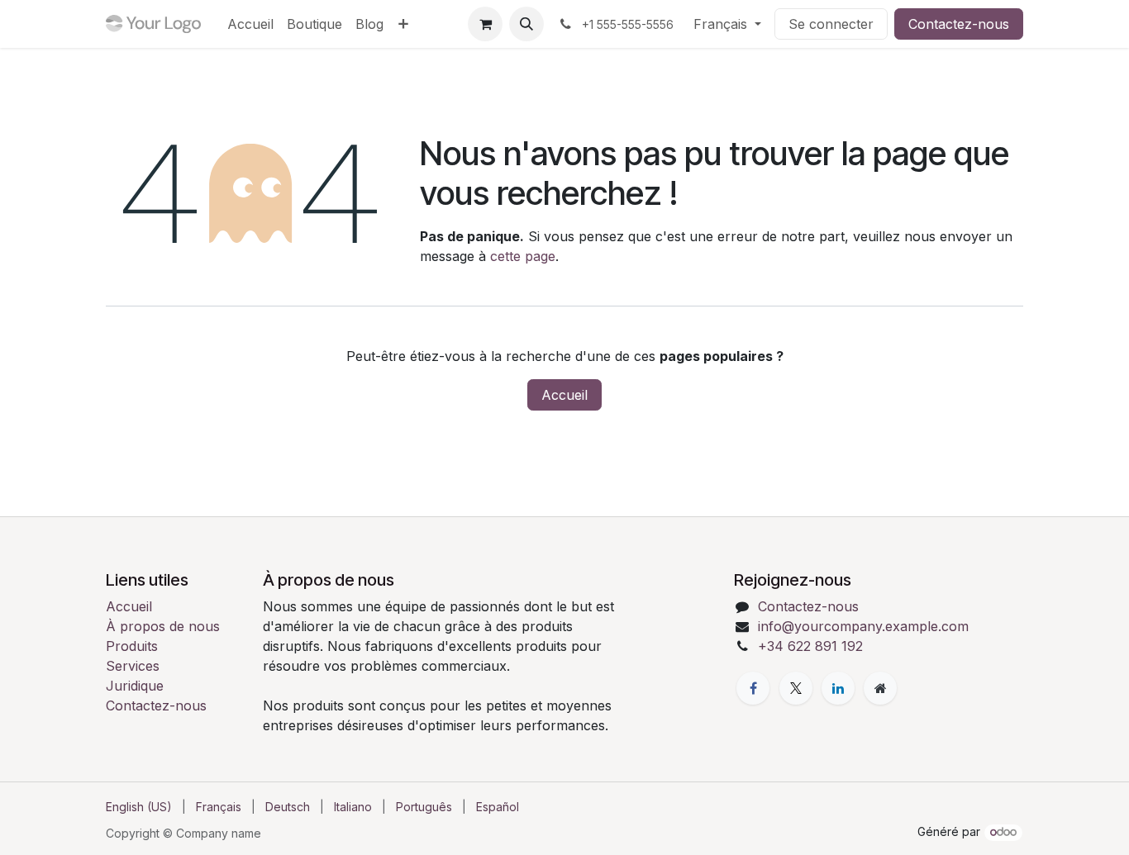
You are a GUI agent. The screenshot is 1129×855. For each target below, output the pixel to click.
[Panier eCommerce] (485, 24)
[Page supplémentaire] (880, 688)
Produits (132, 646)
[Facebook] (752, 688)
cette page (522, 256)
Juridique (135, 685)
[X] (795, 688)
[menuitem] (250, 23)
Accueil (564, 395)
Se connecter (831, 24)
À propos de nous (163, 626)
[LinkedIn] (838, 688)
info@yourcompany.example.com (863, 626)
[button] (526, 24)
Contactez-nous (958, 24)
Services (133, 666)
